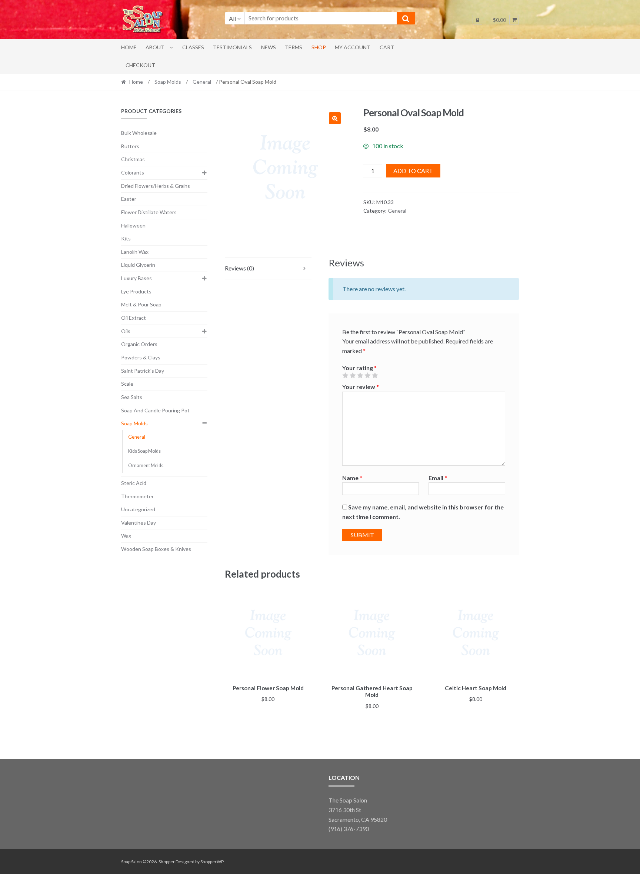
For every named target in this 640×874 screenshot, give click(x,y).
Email (438, 477)
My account (352, 47)
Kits (126, 238)
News (268, 47)
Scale (127, 383)
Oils (125, 331)
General (202, 82)
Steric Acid (133, 483)
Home (129, 47)
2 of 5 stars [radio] (353, 375)
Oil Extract (133, 318)
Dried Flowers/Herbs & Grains (155, 186)
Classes (193, 47)
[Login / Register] (477, 19)
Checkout (140, 65)
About (155, 47)
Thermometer (137, 496)
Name (352, 477)
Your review (360, 386)
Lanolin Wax (135, 252)
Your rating (359, 367)
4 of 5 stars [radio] (367, 375)
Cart (387, 47)
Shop (318, 47)
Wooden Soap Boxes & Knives (156, 549)
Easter (128, 199)
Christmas (133, 159)
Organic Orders (139, 344)
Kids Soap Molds (144, 451)
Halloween (133, 225)
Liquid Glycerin (138, 265)
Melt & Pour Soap (141, 304)
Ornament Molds (145, 465)
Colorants (132, 172)
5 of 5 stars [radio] (375, 375)
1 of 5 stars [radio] (345, 375)
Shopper (167, 861)
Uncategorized (138, 509)
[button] (335, 118)
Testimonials (232, 47)
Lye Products (136, 291)
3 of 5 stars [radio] (360, 375)
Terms (293, 47)
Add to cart (413, 170)
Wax (126, 535)
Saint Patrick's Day (142, 371)
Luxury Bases (136, 278)
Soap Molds (167, 82)
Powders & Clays (140, 357)
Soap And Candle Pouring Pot (155, 410)
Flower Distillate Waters (149, 212)
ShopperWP (211, 861)
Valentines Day (138, 522)
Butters (130, 146)
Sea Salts (131, 397)
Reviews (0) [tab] (239, 268)
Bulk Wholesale (139, 133)
